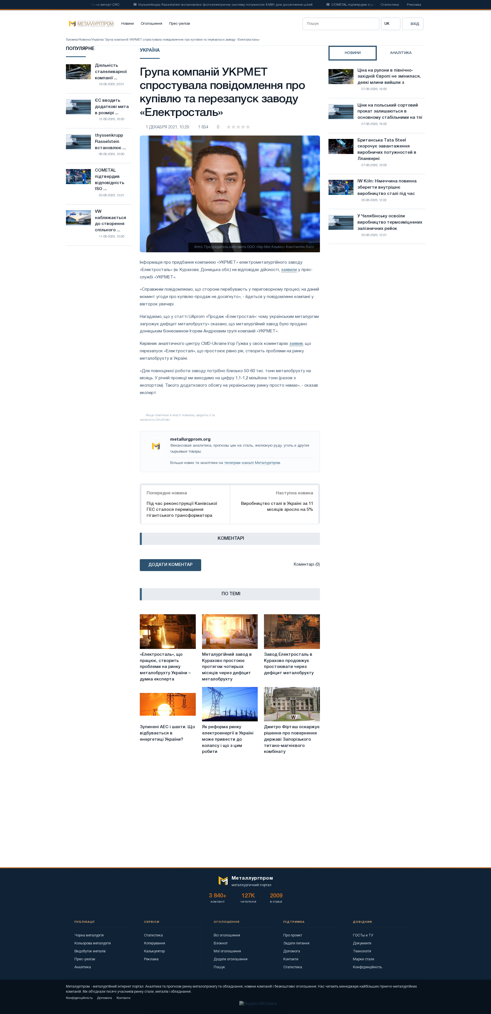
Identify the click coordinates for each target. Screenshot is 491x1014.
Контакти (290, 959)
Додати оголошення (230, 959)
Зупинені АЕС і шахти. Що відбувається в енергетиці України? (167, 733)
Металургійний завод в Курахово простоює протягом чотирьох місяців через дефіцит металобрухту (227, 667)
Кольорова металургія (92, 943)
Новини (127, 24)
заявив (296, 344)
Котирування (154, 943)
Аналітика (82, 967)
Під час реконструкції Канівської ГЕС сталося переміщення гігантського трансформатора (182, 510)
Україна (97, 39)
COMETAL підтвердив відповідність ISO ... (109, 179)
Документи (362, 943)
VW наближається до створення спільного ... (110, 221)
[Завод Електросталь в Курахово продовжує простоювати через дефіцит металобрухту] (292, 631)
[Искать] (373, 24)
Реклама (414, 4)
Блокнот (221, 943)
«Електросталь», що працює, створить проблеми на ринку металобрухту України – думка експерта (165, 667)
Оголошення (151, 24)
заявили (289, 270)
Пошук (219, 967)
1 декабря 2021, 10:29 (167, 127)
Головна (72, 39)
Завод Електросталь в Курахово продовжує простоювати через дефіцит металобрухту (289, 664)
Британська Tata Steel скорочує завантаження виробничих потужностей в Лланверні (386, 149)
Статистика (389, 4)
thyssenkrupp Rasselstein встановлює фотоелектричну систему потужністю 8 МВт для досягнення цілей (207, 4)
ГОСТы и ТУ (363, 935)
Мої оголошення (227, 951)
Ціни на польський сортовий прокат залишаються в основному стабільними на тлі (389, 111)
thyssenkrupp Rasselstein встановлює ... (110, 142)
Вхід (415, 24)
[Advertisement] (376, 298)
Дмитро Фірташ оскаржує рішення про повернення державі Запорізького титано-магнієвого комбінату (292, 739)
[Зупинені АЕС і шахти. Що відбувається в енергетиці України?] (168, 704)
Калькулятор (154, 951)
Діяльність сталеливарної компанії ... (111, 72)
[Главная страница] (90, 24)
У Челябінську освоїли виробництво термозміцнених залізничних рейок (389, 222)
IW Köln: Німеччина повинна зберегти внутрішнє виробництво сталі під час (387, 187)
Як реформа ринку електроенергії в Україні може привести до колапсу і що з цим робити (227, 739)
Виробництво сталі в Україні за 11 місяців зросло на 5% (277, 507)
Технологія (362, 951)
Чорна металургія (89, 935)
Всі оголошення (227, 935)
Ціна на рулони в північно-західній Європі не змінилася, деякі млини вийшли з (389, 76)
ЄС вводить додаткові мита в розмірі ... (112, 107)
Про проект (292, 935)
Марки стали (363, 959)
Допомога (291, 951)
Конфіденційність (367, 967)
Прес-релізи (179, 24)
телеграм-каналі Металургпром (252, 463)
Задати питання (296, 943)
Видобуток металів (89, 951)
